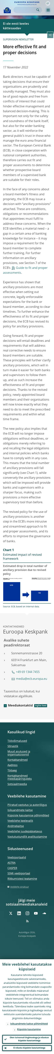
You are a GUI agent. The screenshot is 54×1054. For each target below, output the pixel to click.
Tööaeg (12, 770)
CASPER (12, 868)
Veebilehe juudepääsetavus (25, 831)
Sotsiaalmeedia (17, 784)
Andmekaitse (16, 826)
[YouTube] (35, 913)
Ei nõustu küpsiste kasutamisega (29, 1048)
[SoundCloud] (44, 913)
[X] (10, 913)
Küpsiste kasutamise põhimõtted (28, 815)
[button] (48, 3)
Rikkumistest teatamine (22, 878)
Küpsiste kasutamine (29, 1029)
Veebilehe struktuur (19, 887)
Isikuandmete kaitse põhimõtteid (29, 1024)
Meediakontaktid (20, 705)
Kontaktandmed (18, 760)
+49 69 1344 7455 (28, 672)
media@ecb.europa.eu (31, 679)
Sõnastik (13, 746)
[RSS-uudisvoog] (27, 921)
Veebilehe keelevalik (20, 821)
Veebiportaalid (17, 857)
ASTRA (11, 863)
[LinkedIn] (19, 913)
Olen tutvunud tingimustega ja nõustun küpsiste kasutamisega (29, 1039)
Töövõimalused (17, 741)
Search (37, 10)
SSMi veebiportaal (19, 873)
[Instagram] (27, 913)
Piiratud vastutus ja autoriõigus (27, 805)
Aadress (13, 765)
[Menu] (48, 10)
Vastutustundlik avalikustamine (27, 836)
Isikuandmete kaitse (20, 810)
